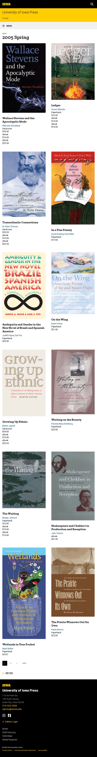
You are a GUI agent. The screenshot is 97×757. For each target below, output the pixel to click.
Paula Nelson (57, 629)
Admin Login (11, 721)
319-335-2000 (9, 705)
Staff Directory (9, 732)
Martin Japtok (8, 426)
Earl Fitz (18, 335)
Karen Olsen (56, 323)
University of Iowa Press (20, 12)
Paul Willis (69, 234)
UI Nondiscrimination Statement (25, 750)
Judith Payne (8, 335)
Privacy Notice (7, 750)
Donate (5, 18)
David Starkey (57, 234)
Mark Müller (7, 648)
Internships (7, 736)
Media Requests (9, 739)
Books (5, 729)
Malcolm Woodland (11, 126)
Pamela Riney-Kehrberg (62, 424)
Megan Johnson (9, 518)
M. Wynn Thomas (10, 226)
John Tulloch (57, 533)
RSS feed (9, 673)
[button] (92, 4)
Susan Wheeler (58, 109)
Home (4, 33)
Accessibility (42, 750)
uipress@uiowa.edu (12, 709)
